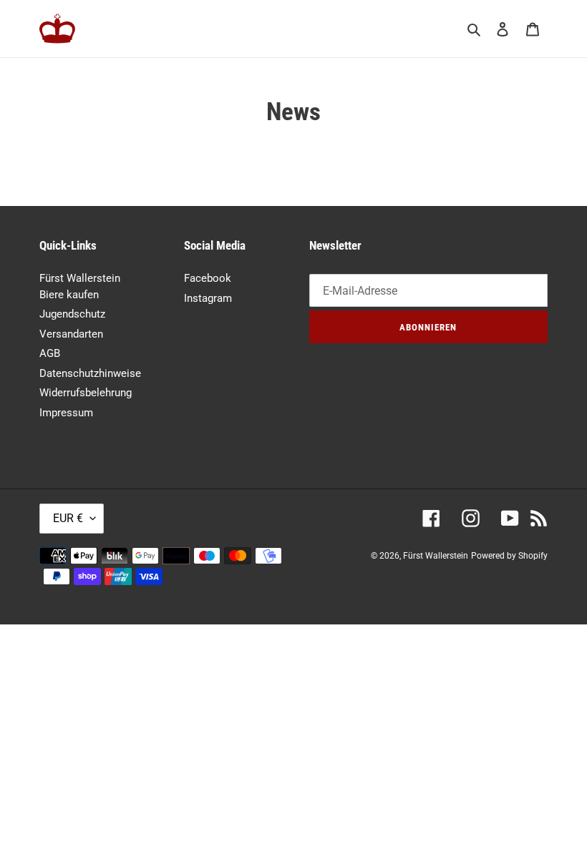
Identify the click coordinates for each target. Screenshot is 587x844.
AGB (49, 353)
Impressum (66, 412)
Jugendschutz (72, 314)
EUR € (68, 518)
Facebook (207, 278)
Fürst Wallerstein (435, 556)
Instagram (208, 298)
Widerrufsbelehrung (85, 392)
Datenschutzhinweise (90, 373)
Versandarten (71, 334)
